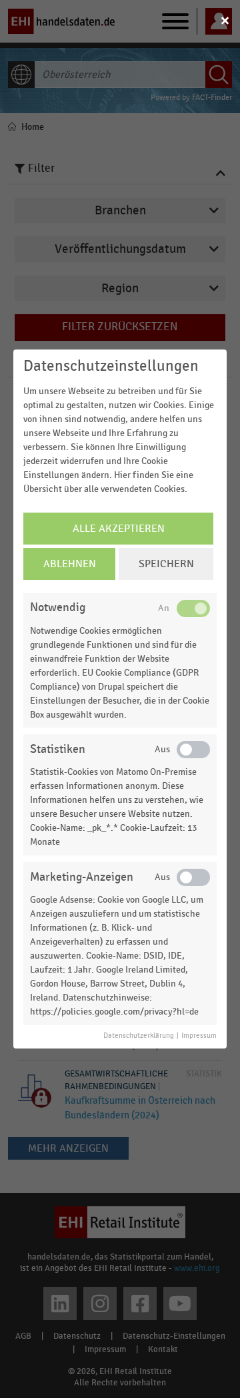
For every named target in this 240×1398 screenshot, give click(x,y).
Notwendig (57, 607)
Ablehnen (69, 564)
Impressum (199, 1036)
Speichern (166, 564)
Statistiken (57, 749)
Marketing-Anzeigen (81, 877)
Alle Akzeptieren (119, 529)
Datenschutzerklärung (138, 1036)
